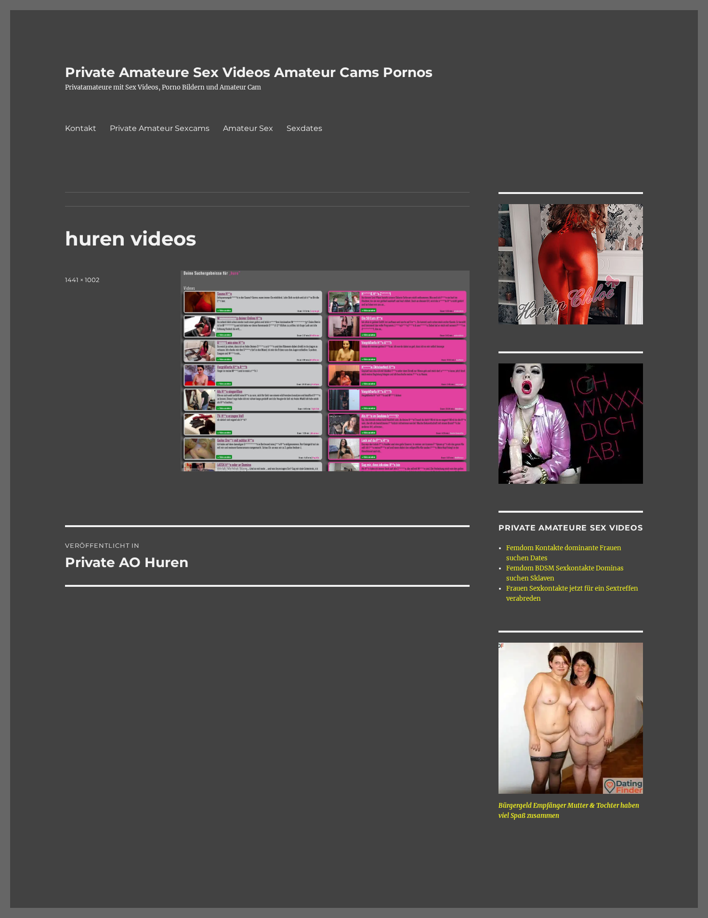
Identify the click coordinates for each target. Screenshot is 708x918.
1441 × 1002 (82, 280)
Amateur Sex (248, 128)
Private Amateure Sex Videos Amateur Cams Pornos (249, 72)
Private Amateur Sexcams (160, 128)
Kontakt (80, 128)
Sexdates (304, 128)
